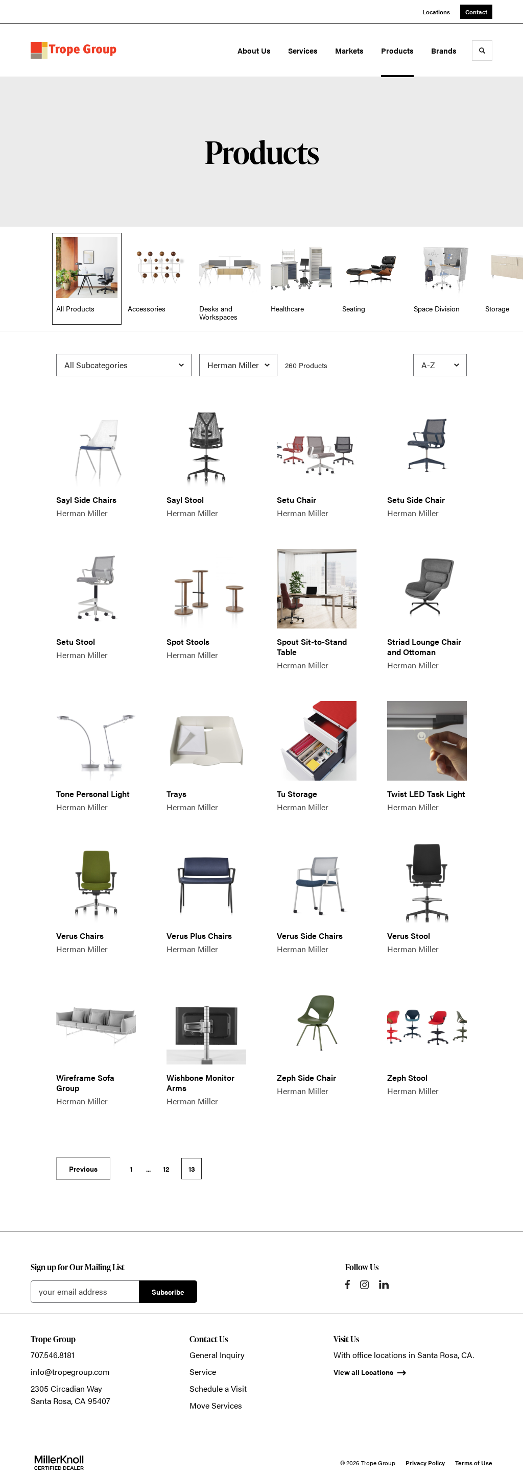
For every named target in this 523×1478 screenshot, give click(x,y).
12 (166, 1169)
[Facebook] (347, 1284)
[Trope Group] (76, 50)
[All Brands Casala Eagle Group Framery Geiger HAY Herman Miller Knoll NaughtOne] (238, 365)
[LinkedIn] (384, 1284)
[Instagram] (364, 1284)
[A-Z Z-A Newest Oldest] (440, 365)
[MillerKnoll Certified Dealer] (59, 1462)
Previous (83, 1169)
